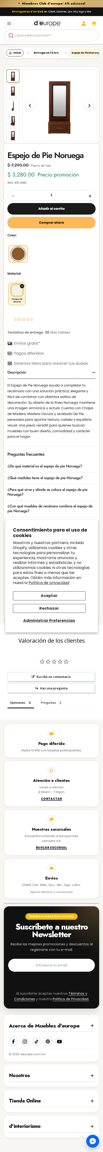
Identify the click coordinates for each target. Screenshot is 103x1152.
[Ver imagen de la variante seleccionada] (12, 75)
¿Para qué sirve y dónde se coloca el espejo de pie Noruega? (47, 492)
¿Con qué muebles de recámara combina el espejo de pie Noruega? (49, 509)
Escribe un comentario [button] (54, 677)
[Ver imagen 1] (12, 90)
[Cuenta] (83, 23)
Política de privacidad (49, 582)
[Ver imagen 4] (12, 135)
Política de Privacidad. (71, 999)
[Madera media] (18, 254)
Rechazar (49, 608)
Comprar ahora (51, 222)
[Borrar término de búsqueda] (93, 35)
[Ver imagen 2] (12, 105)
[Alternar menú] (9, 23)
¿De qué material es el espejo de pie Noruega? (44, 466)
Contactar (51, 799)
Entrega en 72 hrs (46, 53)
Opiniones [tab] (17, 702)
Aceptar (49, 596)
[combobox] (51, 35)
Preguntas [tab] (48, 702)
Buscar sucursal (51, 848)
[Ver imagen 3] (12, 120)
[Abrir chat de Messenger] (92, 1141)
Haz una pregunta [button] (54, 688)
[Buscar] (11, 35)
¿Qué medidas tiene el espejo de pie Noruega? (45, 478)
